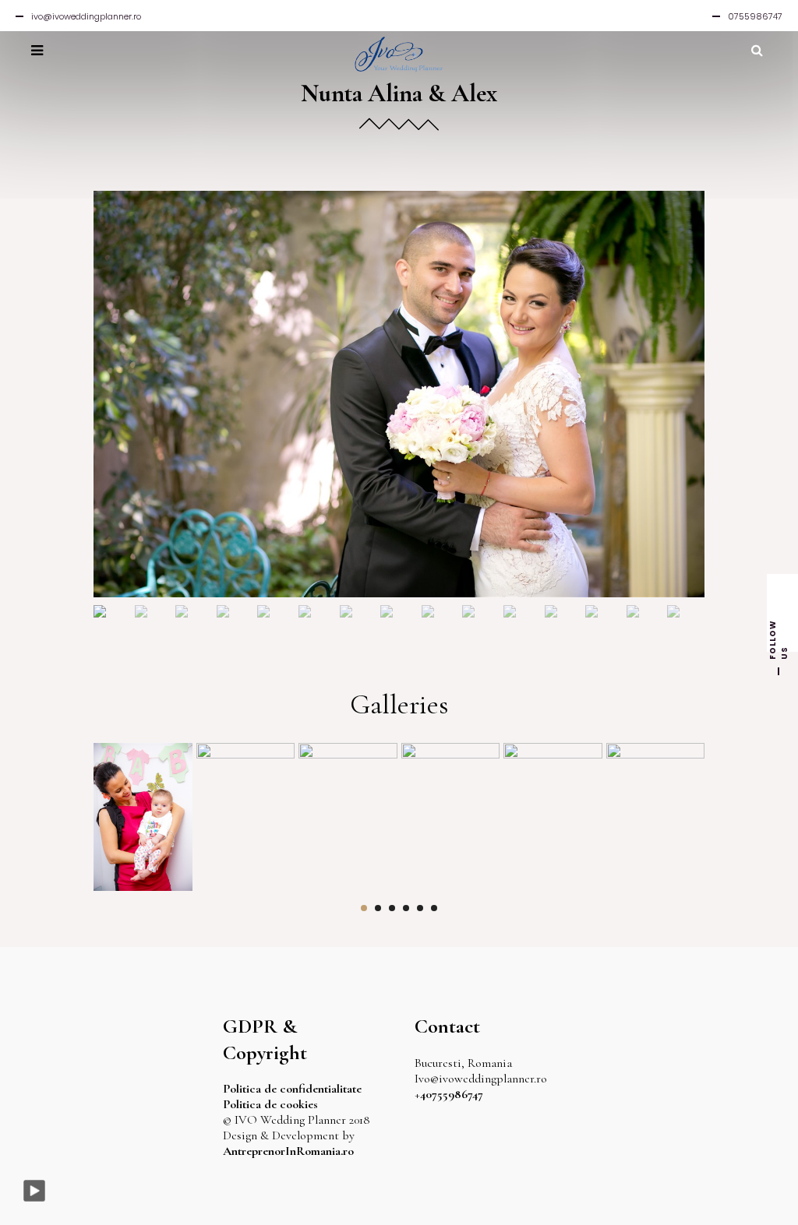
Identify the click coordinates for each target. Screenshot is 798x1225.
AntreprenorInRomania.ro (288, 1151)
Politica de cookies (270, 1104)
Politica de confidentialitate (292, 1089)
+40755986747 (449, 1094)
